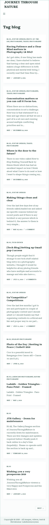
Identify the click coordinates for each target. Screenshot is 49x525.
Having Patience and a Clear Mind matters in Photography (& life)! (24, 49)
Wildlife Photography (22, 339)
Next (39, 508)
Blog (9, 39)
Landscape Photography (22, 377)
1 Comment (30, 229)
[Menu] (4, 14)
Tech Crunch (17, 242)
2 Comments (31, 279)
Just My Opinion (19, 39)
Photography (16, 41)
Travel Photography (32, 41)
